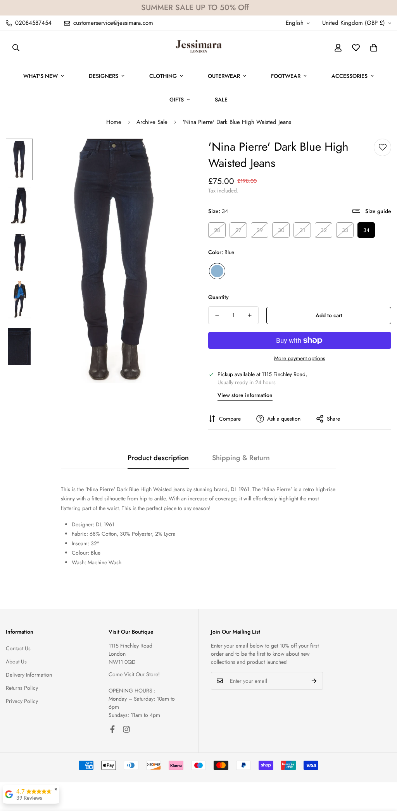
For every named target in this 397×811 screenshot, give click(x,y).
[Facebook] (112, 729)
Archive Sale (151, 122)
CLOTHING (163, 76)
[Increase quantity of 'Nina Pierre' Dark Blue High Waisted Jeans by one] (249, 315)
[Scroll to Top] (382, 769)
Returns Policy (22, 688)
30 (281, 230)
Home (113, 122)
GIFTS (176, 99)
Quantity (218, 297)
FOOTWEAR (285, 76)
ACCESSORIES (349, 76)
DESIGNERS (103, 76)
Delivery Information (29, 675)
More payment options (299, 358)
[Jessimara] (198, 47)
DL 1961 (240, 489)
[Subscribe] (314, 681)
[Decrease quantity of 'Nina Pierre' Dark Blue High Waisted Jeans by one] (217, 315)
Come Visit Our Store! (134, 674)
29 (260, 230)
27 (238, 230)
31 (302, 230)
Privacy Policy (22, 701)
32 (324, 230)
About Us (16, 661)
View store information (245, 395)
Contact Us (18, 648)
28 (217, 230)
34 (366, 230)
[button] (374, 48)
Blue (217, 271)
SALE (221, 99)
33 (345, 230)
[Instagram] (126, 729)
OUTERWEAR (224, 76)
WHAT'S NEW (40, 76)
